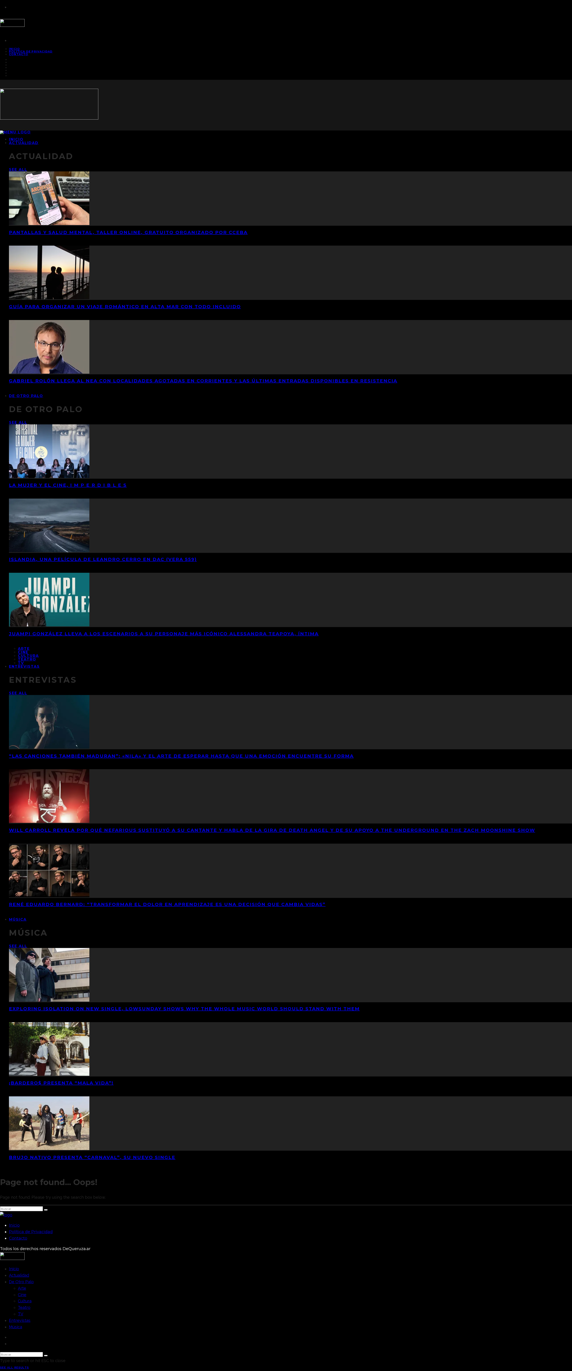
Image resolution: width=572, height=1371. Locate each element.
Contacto (18, 54)
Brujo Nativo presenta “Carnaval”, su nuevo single (92, 1157)
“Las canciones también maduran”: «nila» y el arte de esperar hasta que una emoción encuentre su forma (181, 756)
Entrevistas (24, 666)
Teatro (27, 659)
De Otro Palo (26, 396)
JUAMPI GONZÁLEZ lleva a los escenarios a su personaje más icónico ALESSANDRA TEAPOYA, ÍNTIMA (164, 633)
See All (18, 169)
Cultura (28, 656)
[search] (46, 1210)
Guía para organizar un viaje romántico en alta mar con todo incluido (125, 306)
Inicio (14, 1225)
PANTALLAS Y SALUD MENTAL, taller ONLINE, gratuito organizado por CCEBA (128, 232)
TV (20, 1314)
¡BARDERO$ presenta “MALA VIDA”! (61, 1083)
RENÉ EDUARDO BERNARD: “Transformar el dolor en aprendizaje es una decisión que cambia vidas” (167, 904)
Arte (24, 649)
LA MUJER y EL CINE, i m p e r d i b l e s (68, 485)
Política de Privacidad (31, 51)
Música (18, 919)
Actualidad (23, 143)
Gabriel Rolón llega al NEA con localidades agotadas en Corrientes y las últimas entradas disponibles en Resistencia (203, 380)
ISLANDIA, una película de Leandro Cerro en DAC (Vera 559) (103, 559)
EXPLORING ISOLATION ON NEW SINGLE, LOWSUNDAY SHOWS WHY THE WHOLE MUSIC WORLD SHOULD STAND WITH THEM (184, 1008)
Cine (23, 652)
